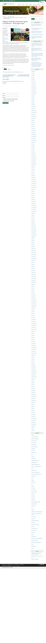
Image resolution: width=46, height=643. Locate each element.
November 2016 (33, 301)
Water (32, 548)
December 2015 (33, 323)
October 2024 (33, 114)
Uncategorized (33, 546)
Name (4, 93)
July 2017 (32, 286)
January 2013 (33, 392)
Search (43, 4)
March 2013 (33, 388)
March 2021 (33, 199)
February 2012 (33, 414)
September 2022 (33, 163)
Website (4, 97)
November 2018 (33, 254)
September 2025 (33, 92)
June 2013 (32, 382)
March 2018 (33, 270)
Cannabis (32, 456)
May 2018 (32, 266)
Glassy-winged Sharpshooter (35, 501)
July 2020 (32, 215)
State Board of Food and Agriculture (36, 538)
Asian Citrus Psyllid (34, 446)
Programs (19, 4)
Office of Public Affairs (14, 25)
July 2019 (32, 238)
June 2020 (32, 217)
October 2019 (33, 232)
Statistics (34, 4)
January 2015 (33, 345)
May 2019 (32, 242)
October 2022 (33, 161)
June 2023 (32, 146)
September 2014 (33, 353)
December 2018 (33, 252)
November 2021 (33, 183)
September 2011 (33, 424)
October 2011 (33, 422)
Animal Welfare (33, 444)
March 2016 (33, 317)
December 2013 (33, 370)
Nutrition (32, 526)
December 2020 (33, 205)
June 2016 (32, 311)
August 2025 (33, 94)
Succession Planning (34, 540)
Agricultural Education (34, 436)
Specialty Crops (33, 536)
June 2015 (32, 335)
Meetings (26, 4)
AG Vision (32, 434)
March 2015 (33, 341)
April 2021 (32, 197)
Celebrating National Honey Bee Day (37, 34)
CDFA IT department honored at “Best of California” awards (36, 59)
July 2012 (32, 404)
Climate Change (33, 470)
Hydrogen (32, 509)
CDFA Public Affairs (34, 462)
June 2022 (32, 169)
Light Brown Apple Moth (35, 520)
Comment (4, 82)
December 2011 (33, 418)
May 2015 (32, 337)
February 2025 (33, 106)
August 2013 (33, 378)
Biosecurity (33, 450)
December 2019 (33, 228)
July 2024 (32, 120)
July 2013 (32, 380)
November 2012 (33, 396)
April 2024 (32, 126)
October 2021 (33, 185)
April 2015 (32, 339)
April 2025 (32, 102)
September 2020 (33, 211)
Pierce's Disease (33, 530)
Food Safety (33, 497)
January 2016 (33, 321)
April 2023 (32, 150)
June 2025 (32, 98)
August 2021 (33, 189)
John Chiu (32, 43)
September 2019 (33, 234)
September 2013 (33, 376)
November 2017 (33, 278)
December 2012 (33, 394)
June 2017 (32, 288)
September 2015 (33, 329)
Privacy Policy (16, 564)
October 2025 (33, 90)
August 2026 (33, 71)
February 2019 (33, 248)
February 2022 (33, 177)
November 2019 (33, 230)
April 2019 (32, 244)
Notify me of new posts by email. (8, 100)
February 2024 (33, 130)
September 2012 (33, 400)
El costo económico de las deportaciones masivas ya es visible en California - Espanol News (36, 63)
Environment (33, 482)
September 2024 (33, 116)
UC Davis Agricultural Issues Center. (12, 42)
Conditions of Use (10, 564)
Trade (32, 544)
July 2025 (32, 96)
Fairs (32, 484)
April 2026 (32, 79)
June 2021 (32, 193)
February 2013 (33, 390)
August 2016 (33, 307)
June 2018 (32, 264)
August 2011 (33, 426)
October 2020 (33, 209)
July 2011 (32, 428)
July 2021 (32, 191)
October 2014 (33, 351)
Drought (32, 480)
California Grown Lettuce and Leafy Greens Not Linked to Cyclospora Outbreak (36, 37)
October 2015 (33, 327)
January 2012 (33, 416)
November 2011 (33, 420)
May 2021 (32, 195)
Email (4, 95)
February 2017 (33, 295)
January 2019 (33, 250)
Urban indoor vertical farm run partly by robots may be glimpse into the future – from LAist (9, 75)
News (39, 0)
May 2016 (32, 313)
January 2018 (33, 274)
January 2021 (33, 203)
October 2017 (33, 280)
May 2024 (32, 124)
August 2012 (33, 402)
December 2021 (33, 181)
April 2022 (32, 173)
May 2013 (32, 384)
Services (23, 4)
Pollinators (33, 532)
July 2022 (32, 167)
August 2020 (33, 213)
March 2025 (33, 104)
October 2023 (33, 138)
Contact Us (18, 565)
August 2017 (33, 284)
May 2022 (32, 171)
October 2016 (33, 303)
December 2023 (33, 134)
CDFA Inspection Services (35, 460)
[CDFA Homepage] (4, 4)
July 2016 (32, 309)
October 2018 (33, 256)
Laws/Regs (30, 4)
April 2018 (32, 268)
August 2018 (33, 260)
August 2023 (33, 142)
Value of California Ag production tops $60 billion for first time (37, 55)
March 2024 (33, 128)
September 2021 (33, 187)
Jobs (41, 0)
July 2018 (32, 262)
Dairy (32, 478)
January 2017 (33, 297)
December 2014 (33, 347)
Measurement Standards (35, 524)
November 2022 (33, 159)
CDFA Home (4, 16)
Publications (39, 4)
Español (14, 565)
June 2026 (32, 75)
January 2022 (33, 179)
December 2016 (33, 299)
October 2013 (33, 374)
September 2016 (33, 305)
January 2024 (33, 132)
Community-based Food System (36, 474)
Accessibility (22, 564)
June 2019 (32, 240)
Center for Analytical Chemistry (36, 466)
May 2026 (32, 77)
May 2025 (32, 100)
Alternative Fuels (34, 440)
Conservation (33, 476)
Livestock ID (33, 522)
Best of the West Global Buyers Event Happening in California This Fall (36, 25)
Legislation (33, 518)
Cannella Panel (33, 458)
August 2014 (33, 355)
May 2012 (32, 408)
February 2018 (33, 272)
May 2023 (32, 148)
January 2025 (33, 108)
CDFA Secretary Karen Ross (35, 464)
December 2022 (33, 157)
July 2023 (32, 144)
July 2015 (32, 333)
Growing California (34, 503)
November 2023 (33, 136)
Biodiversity (33, 448)
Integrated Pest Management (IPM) (36, 511)
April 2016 (32, 315)
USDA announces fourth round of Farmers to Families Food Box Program (23, 75)
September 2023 (33, 140)
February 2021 (33, 201)
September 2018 (33, 258)
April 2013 (32, 386)
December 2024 (33, 110)
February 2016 (33, 319)
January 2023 (33, 155)
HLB (32, 507)
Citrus (32, 468)
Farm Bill (32, 486)
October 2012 (33, 398)
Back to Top (4, 564)
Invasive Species (33, 516)
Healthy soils (33, 505)
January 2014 (33, 368)
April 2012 (32, 410)
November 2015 (33, 325)
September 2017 (33, 282)
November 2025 (33, 88)
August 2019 (33, 236)
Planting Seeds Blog (11, 16)
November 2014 (33, 349)
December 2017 (33, 276)
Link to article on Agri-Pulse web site (8, 65)
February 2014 (33, 366)
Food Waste (33, 499)
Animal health (33, 442)
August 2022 (33, 165)
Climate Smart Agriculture (35, 472)
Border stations (33, 452)
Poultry (32, 534)
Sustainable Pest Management (36, 542)
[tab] (43, 0)
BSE (32, 454)
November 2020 (33, 207)
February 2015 (33, 343)
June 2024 (32, 122)
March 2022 (33, 175)
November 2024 (33, 112)
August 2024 (33, 118)
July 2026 (32, 73)
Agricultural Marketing (34, 438)
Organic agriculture (34, 528)
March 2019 (33, 246)
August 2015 (33, 331)
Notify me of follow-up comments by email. (10, 99)
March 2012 (33, 412)
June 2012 (32, 406)
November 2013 (33, 372)
